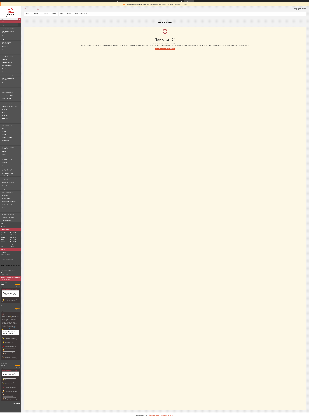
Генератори (5, 36)
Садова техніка (6, 72)
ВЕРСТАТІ (4, 155)
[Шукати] (19, 19)
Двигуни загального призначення (7, 42)
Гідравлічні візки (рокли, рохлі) (10, 39)
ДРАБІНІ (4, 134)
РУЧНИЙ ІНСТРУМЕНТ (7, 103)
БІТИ (3, 128)
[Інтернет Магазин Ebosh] (10, 11)
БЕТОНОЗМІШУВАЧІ (7, 125)
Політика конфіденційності (167, 415)
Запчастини (5, 46)
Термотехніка (5, 89)
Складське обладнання (8, 214)
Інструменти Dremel (7, 53)
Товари (36, 13)
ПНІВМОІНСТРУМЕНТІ (7, 137)
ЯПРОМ (4, 151)
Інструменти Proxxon (7, 56)
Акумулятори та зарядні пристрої (8, 31)
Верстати (4, 82)
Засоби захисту (6, 198)
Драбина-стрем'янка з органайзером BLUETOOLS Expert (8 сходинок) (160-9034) (10, 293)
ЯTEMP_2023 (5, 119)
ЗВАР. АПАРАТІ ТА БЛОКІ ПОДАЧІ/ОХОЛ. (8, 147)
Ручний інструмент (7, 68)
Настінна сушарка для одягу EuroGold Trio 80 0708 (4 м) (10, 373)
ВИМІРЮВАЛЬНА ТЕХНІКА (8, 122)
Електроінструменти (7, 92)
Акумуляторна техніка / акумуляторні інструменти (9, 174)
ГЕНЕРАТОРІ (5, 131)
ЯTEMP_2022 (5, 115)
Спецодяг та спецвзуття (8, 217)
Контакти (54, 13)
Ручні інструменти (6, 208)
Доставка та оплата (65, 13)
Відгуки (3, 226)
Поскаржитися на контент (154, 415)
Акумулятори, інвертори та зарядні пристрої (9, 169)
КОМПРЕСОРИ (5, 141)
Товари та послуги (5, 25)
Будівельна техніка (7, 86)
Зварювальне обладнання (9, 75)
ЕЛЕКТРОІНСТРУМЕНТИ (7, 95)
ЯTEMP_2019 (5, 109)
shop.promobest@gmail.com (8, 270)
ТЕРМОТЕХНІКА (5, 144)
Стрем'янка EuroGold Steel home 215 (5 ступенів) (9, 332)
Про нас (3, 223)
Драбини (4, 59)
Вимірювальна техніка (8, 50)
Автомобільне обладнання (9, 28)
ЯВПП (3, 112)
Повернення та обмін (81, 13)
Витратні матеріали (7, 65)
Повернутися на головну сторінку (165, 48)
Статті (46, 13)
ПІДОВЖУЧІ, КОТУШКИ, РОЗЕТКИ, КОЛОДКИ (7, 158)
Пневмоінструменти (7, 62)
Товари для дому (6, 220)
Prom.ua (162, 414)
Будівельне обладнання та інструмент (9, 178)
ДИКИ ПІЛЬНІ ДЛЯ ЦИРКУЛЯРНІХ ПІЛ (6, 99)
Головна (28, 13)
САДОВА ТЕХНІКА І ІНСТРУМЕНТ (9, 106)
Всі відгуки (16, 403)
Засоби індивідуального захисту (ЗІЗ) (8, 78)
